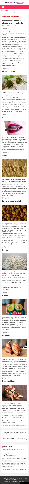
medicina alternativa (10, 425)
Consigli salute (7, 18)
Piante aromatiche (21, 425)
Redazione (21, 481)
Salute (22, 18)
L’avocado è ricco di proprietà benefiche (13, 317)
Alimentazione (7, 16)
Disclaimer (15, 481)
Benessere (15, 16)
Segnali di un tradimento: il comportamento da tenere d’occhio (13, 439)
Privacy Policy (7, 481)
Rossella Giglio (14, 26)
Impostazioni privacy (24, 482)
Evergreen (16, 18)
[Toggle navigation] (3, 7)
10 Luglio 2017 (6, 26)
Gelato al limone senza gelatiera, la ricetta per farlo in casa (15, 433)
